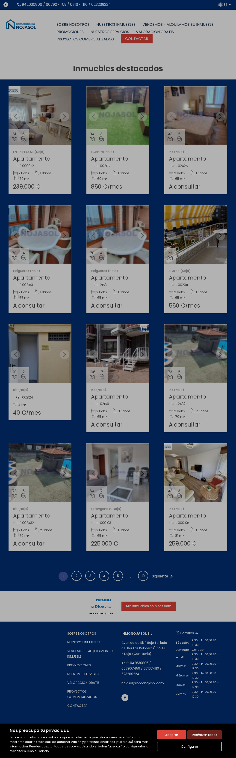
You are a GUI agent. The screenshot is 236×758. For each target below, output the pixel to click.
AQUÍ (129, 742)
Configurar (189, 746)
